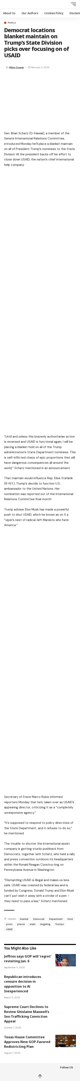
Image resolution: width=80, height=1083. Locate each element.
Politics (12, 23)
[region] (40, 203)
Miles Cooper (16, 67)
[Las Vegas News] (14, 4)
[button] (66, 4)
